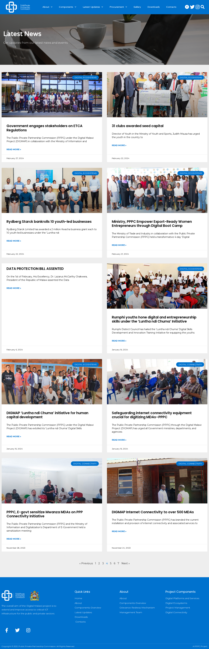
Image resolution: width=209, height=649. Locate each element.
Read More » (14, 149)
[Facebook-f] (7, 630)
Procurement (117, 7)
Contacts (171, 7)
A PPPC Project (200, 646)
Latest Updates (91, 7)
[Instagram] (28, 630)
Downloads (153, 7)
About (45, 7)
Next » (125, 563)
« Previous (86, 563)
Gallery (137, 7)
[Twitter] (18, 630)
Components (66, 7)
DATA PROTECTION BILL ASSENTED (35, 268)
